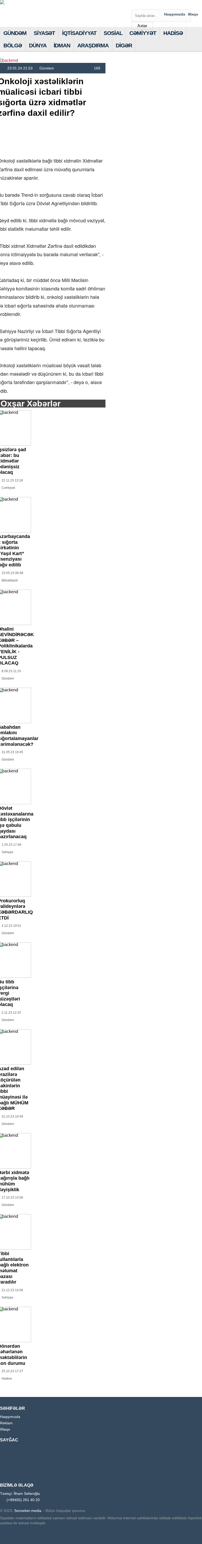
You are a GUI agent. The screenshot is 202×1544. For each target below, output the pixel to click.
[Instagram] (164, 4)
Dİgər (124, 45)
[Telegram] (181, 4)
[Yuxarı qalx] (187, 1529)
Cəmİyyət (142, 33)
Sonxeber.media (27, 1510)
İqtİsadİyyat (79, 33)
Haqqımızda (174, 14)
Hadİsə (173, 33)
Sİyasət (44, 33)
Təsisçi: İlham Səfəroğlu (20, 1494)
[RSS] (197, 4)
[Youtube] (172, 4)
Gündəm (15, 33)
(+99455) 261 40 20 (23, 1500)
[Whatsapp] (189, 4)
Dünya (38, 45)
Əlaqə (193, 14)
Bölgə (12, 45)
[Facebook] (156, 4)
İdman (62, 45)
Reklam (6, 1423)
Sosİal (113, 33)
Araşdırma (93, 45)
